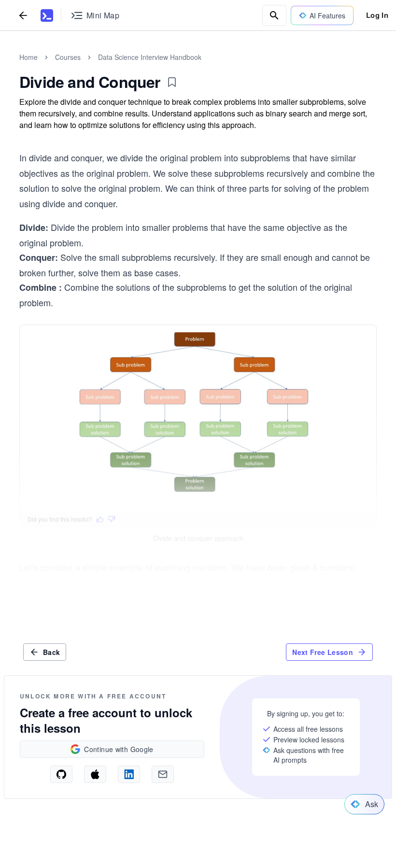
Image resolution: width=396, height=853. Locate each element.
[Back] (23, 15)
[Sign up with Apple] (95, 774)
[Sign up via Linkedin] (129, 774)
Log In (377, 15)
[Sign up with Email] (163, 774)
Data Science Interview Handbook (149, 57)
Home (28, 57)
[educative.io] (47, 15)
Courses (68, 57)
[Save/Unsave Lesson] (172, 82)
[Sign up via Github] (61, 774)
